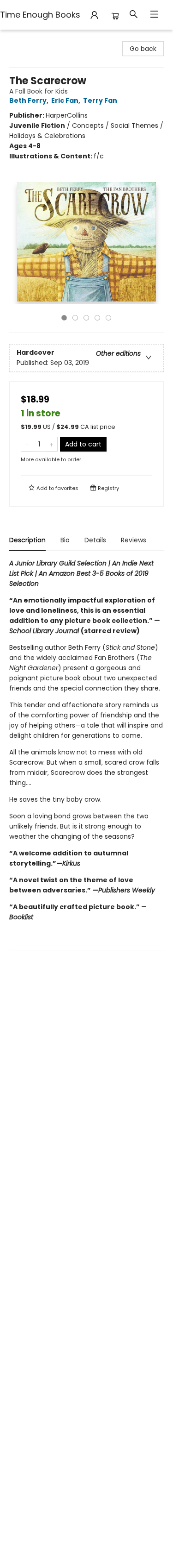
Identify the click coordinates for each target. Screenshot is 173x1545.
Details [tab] (95, 540)
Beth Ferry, (29, 100)
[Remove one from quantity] (27, 444)
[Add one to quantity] (51, 444)
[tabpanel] (86, 754)
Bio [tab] (65, 540)
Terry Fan (100, 100)
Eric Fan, (66, 100)
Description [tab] (27, 540)
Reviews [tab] (133, 540)
